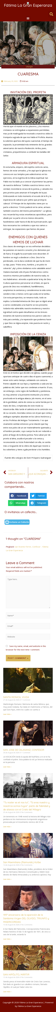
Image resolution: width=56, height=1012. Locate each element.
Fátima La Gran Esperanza (28, 5)
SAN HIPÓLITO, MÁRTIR (16, 974)
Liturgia (29, 66)
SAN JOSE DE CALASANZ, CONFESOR (23, 749)
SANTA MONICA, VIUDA (16, 697)
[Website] (28, 637)
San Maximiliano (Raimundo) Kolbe (22, 862)
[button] (28, 18)
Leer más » (7, 714)
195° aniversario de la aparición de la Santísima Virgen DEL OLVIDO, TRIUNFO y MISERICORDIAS (26, 918)
